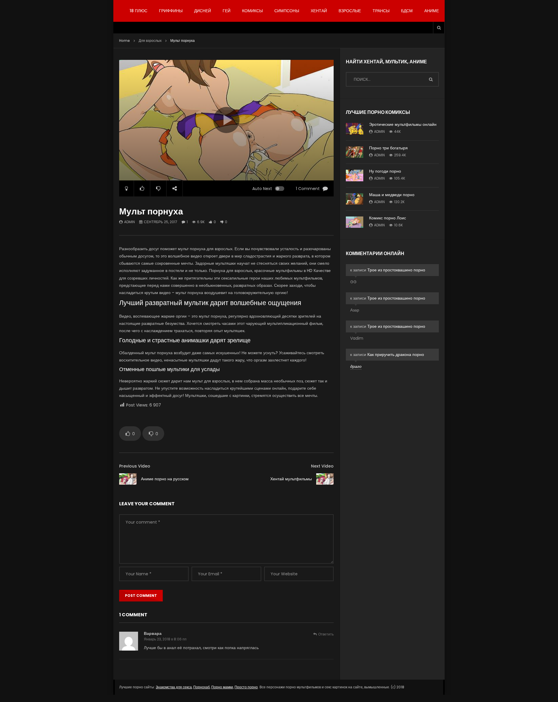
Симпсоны (286, 11)
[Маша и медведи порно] (354, 199)
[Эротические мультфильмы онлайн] (354, 129)
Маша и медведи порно (391, 195)
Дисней (202, 11)
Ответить (326, 634)
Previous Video (134, 466)
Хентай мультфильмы (291, 479)
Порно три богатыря (388, 148)
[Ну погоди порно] (354, 175)
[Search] (439, 27)
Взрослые (350, 11)
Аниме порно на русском (165, 479)
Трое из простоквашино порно (396, 270)
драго (356, 366)
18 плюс (138, 11)
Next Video (322, 466)
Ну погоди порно (385, 171)
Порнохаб (201, 687)
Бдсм (407, 11)
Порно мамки (222, 687)
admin (129, 221)
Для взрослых (150, 40)
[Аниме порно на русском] (128, 479)
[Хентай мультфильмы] (325, 479)
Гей (226, 11)
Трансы (381, 11)
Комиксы (252, 11)
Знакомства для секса (174, 687)
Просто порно (246, 687)
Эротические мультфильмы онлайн (403, 124)
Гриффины (171, 11)
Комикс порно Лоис (387, 218)
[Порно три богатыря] (354, 152)
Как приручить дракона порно (395, 354)
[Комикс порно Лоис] (354, 222)
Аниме (431, 11)
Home (124, 40)
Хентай (319, 11)
